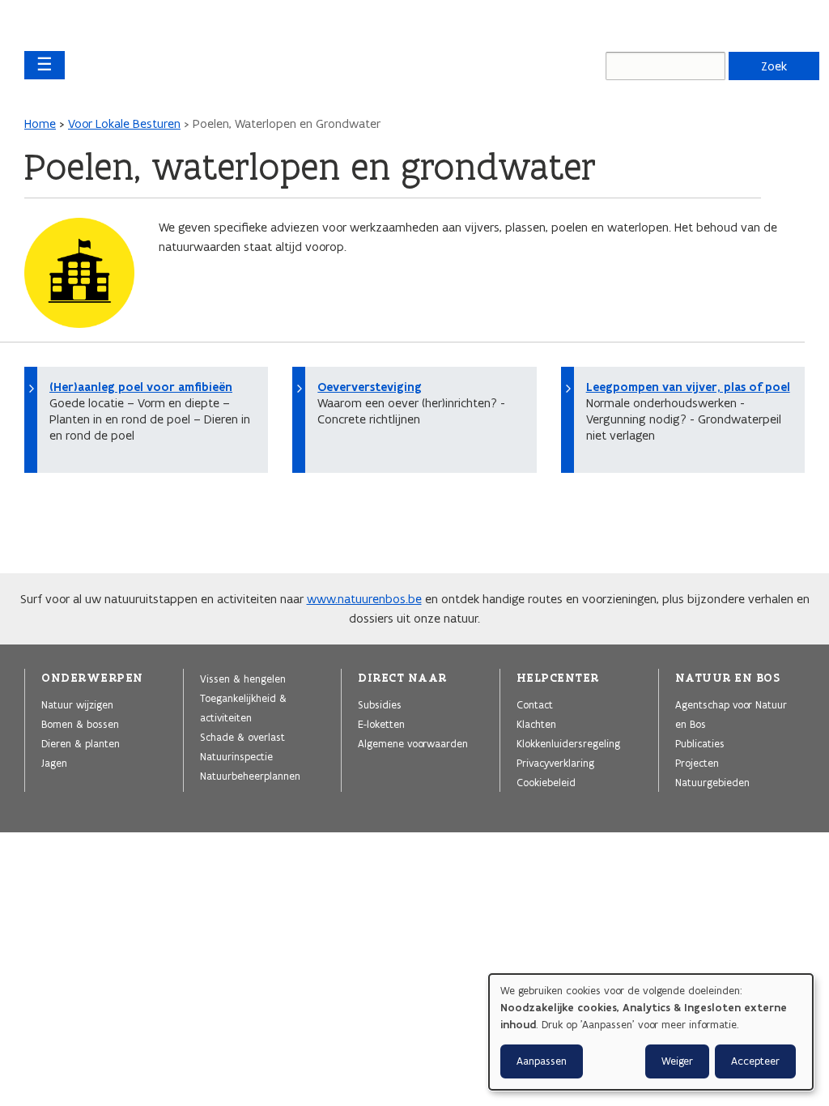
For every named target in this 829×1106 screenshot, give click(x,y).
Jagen (54, 762)
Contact (535, 704)
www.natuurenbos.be (364, 598)
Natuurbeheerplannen (250, 775)
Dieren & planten (80, 743)
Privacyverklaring (555, 762)
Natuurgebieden (712, 782)
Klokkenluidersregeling (568, 743)
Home (40, 123)
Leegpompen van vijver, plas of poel (688, 387)
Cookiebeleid (546, 782)
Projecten (697, 762)
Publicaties (700, 743)
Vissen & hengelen (243, 678)
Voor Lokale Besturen (124, 123)
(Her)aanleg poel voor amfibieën (140, 387)
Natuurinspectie (236, 756)
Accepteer (755, 1061)
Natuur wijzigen (77, 704)
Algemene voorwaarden (413, 743)
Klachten (536, 723)
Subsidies (380, 704)
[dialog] (651, 1032)
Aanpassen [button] (542, 1061)
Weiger (677, 1061)
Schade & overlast (242, 736)
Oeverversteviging (369, 387)
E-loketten (381, 723)
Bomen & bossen (80, 723)
